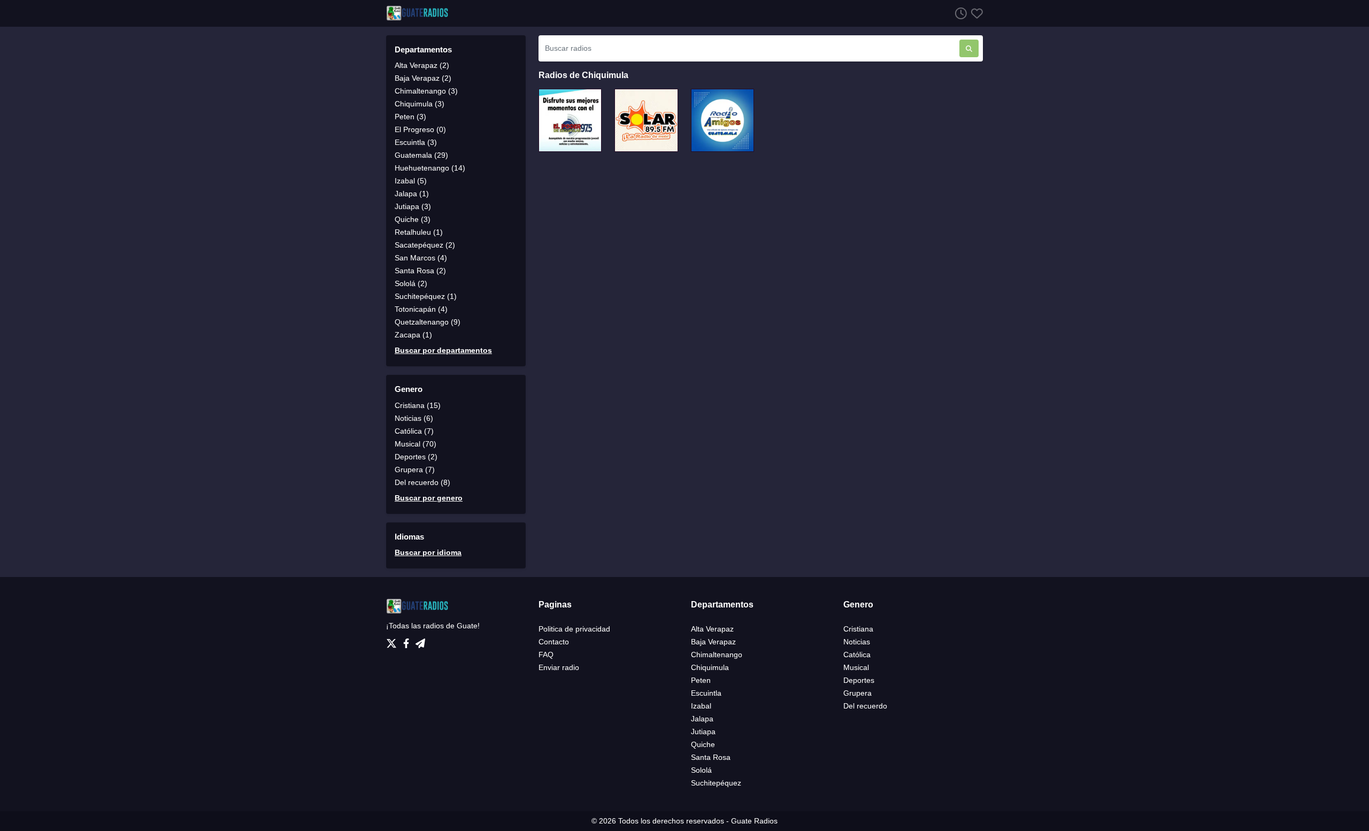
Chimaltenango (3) (426, 91)
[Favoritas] (975, 13)
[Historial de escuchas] (959, 13)
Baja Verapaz (713, 641)
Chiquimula (710, 667)
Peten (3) (410, 116)
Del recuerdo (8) (422, 482)
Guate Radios (754, 821)
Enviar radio (559, 667)
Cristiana (858, 629)
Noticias (856, 641)
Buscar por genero (429, 498)
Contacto (554, 641)
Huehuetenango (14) (430, 168)
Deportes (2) (416, 456)
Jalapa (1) (412, 193)
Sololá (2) (411, 283)
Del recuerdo (865, 706)
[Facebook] (408, 640)
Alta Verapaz (712, 629)
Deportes (858, 680)
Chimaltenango (716, 654)
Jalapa (702, 718)
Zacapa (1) (413, 334)
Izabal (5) (411, 180)
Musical (856, 667)
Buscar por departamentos (443, 350)
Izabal (701, 706)
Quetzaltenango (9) (427, 322)
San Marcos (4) (421, 257)
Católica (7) (414, 431)
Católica (857, 654)
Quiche (703, 744)
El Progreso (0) (420, 129)
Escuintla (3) (416, 142)
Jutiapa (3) (413, 206)
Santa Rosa (710, 757)
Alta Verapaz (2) (422, 65)
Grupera (857, 693)
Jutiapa (703, 731)
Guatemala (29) (421, 155)
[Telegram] (420, 640)
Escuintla (706, 693)
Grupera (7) (415, 469)
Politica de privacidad (574, 629)
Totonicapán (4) (421, 309)
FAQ (546, 654)
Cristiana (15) (418, 405)
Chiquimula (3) (419, 103)
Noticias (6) (414, 418)
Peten (701, 680)
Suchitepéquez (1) (426, 296)
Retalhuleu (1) (419, 232)
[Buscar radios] (969, 48)
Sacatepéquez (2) (425, 245)
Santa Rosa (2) (420, 270)
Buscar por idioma (428, 552)
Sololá (701, 770)
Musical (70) (415, 444)
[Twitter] (393, 640)
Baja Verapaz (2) (423, 78)
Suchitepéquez (716, 783)
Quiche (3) (412, 219)
